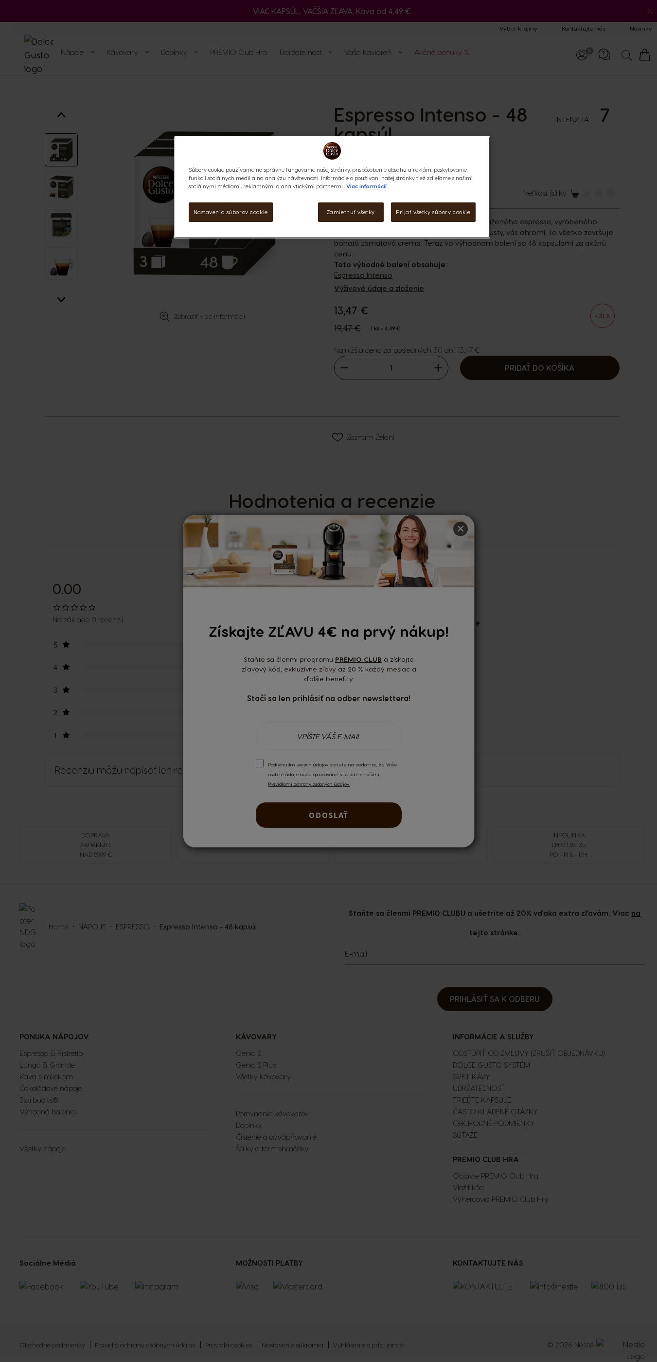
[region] (332, 187)
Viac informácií (366, 186)
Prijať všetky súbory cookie (433, 212)
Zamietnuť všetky (351, 212)
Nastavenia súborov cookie (231, 212)
